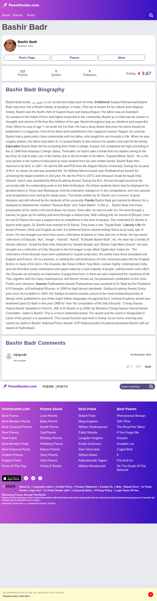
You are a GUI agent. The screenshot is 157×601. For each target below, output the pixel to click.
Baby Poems (49, 421)
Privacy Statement (86, 486)
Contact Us (106, 486)
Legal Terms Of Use (126, 490)
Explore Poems (12, 455)
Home (6, 15)
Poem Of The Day (14, 466)
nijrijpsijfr (20, 354)
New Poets (9, 438)
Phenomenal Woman (131, 415)
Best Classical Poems (17, 427)
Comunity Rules (82, 490)
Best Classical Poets (16, 449)
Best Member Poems (16, 421)
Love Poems (48, 415)
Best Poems (10, 415)
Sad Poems (48, 432)
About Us (24, 486)
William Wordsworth (92, 466)
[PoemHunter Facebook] (26, 478)
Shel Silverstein (89, 449)
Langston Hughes (90, 438)
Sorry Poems (49, 455)
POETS (62, 386)
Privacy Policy (103, 490)
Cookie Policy (64, 486)
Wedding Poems (51, 443)
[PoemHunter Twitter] (33, 478)
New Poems (10, 432)
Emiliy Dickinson (89, 443)
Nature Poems (50, 449)
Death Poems (49, 427)
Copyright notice (43, 486)
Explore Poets (11, 460)
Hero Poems (48, 460)
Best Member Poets (15, 443)
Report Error (131, 486)
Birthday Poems (51, 438)
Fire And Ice (125, 460)
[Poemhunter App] (11, 478)
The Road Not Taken (131, 427)
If (117, 455)
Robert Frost (86, 415)
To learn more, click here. (16, 596)
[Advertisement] (57, 562)
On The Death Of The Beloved (131, 467)
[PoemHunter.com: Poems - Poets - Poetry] (20, 5)
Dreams (122, 438)
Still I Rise (124, 421)
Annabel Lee (125, 443)
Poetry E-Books (50, 466)
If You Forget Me (128, 432)
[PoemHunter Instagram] (40, 478)
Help (118, 486)
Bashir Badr (27, 42)
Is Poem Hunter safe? (57, 490)
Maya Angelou (88, 421)
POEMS (48, 386)
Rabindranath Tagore (92, 460)
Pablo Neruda (87, 432)
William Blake (87, 455)
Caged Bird (124, 449)
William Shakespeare (93, 427)
